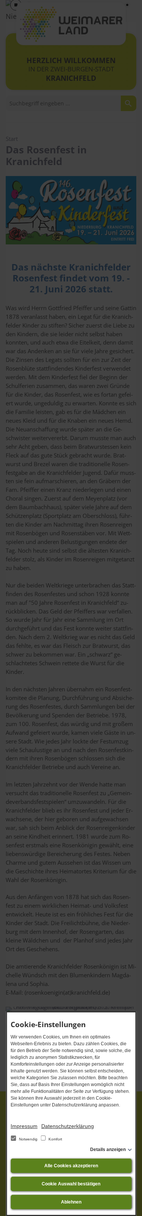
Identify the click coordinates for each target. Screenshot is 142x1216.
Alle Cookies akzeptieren (71, 1165)
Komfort (54, 1139)
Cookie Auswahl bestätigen (71, 1184)
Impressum (24, 1126)
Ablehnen (71, 1202)
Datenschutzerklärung (67, 1126)
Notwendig (28, 1139)
